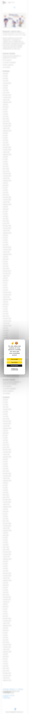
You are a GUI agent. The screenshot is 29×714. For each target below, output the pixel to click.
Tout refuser (14, 362)
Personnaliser (14, 365)
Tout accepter (14, 359)
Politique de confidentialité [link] (14, 369)
